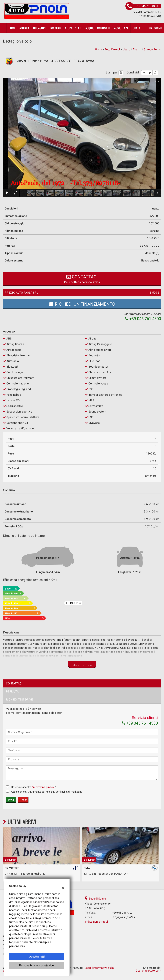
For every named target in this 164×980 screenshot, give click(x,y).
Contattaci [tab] (14, 683)
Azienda (24, 28)
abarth (137, 49)
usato (126, 49)
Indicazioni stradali (96, 921)
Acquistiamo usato (97, 28)
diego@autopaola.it (123, 917)
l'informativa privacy (43, 787)
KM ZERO (55, 28)
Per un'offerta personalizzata (82, 279)
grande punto (152, 49)
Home (12, 28)
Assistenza (121, 28)
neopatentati (73, 28)
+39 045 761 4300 (144, 318)
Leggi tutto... (82, 664)
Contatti (138, 28)
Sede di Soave (97, 898)
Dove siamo (155, 28)
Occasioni (39, 28)
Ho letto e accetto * (33, 787)
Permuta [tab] (12, 691)
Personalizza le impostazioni (36, 965)
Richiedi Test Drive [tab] (19, 699)
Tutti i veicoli (112, 49)
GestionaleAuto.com (148, 970)
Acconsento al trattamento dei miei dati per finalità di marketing (46, 791)
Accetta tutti (37, 956)
